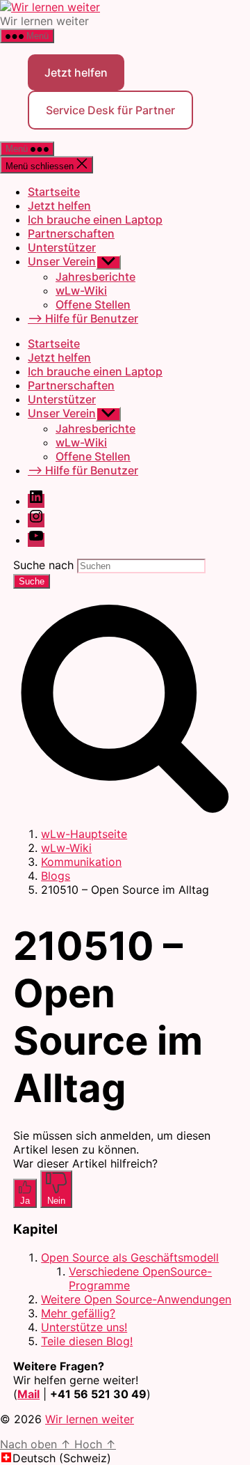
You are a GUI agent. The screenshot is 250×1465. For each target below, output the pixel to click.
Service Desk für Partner (110, 110)
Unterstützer (62, 247)
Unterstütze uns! (84, 1327)
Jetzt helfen (76, 72)
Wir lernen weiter (89, 1419)
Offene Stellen (93, 304)
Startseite (54, 192)
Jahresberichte (95, 277)
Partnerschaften (71, 233)
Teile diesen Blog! (87, 1341)
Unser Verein (62, 261)
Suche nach (43, 565)
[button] (125, 1458)
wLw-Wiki (81, 290)
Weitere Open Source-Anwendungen (136, 1299)
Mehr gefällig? (78, 1313)
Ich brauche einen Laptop (95, 219)
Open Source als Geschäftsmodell (130, 1257)
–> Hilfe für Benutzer (83, 318)
